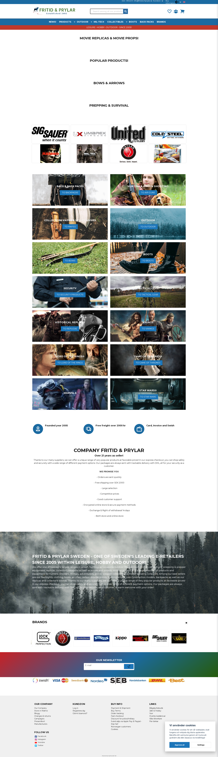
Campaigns (39, 719)
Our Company (40, 708)
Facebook (42, 736)
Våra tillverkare (155, 719)
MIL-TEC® (99, 22)
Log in (75, 708)
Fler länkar (153, 721)
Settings (201, 745)
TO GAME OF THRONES (148, 363)
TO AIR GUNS (148, 192)
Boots (133, 22)
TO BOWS (70, 260)
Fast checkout (117, 716)
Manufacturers (40, 724)
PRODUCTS (65, 22)
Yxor (151, 713)
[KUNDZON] (176, 11)
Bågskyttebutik (156, 708)
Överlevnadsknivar (157, 716)
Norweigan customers (121, 726)
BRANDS (161, 22)
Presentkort (39, 721)
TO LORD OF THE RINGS (70, 363)
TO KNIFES (70, 226)
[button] (184, 2)
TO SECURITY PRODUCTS (70, 294)
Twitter (40, 745)
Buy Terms (115, 711)
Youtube (41, 742)
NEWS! (52, 22)
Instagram (42, 739)
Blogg (37, 713)
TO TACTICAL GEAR (148, 294)
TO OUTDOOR (148, 226)
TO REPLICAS (70, 329)
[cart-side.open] (182, 11)
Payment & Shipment (120, 708)
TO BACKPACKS (70, 192)
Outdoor (82, 22)
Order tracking (117, 713)
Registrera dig (79, 711)
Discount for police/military (122, 719)
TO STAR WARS (148, 397)
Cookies (114, 729)
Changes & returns (42, 716)
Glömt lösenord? (80, 713)
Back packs (147, 22)
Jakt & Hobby (155, 711)
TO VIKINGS (148, 329)
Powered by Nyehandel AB (109, 755)
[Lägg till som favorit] (169, 11)
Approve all (179, 745)
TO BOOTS (148, 260)
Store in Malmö (41, 711)
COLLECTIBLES (115, 22)
